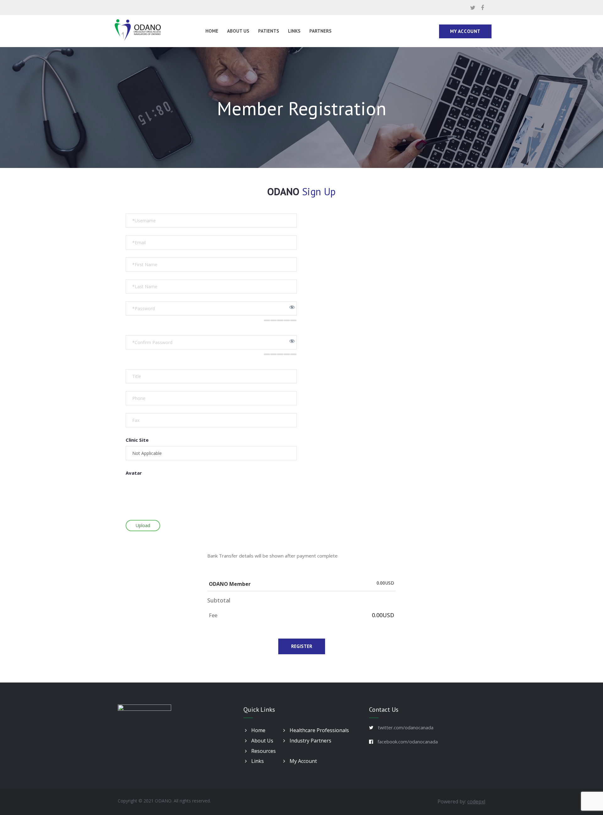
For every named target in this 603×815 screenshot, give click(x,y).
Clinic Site (137, 440)
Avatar (134, 473)
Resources (263, 751)
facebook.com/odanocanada (408, 741)
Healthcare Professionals (318, 730)
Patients (268, 31)
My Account (465, 31)
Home (211, 31)
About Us (238, 31)
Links (294, 31)
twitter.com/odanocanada (405, 727)
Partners (320, 31)
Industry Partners (309, 740)
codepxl (476, 801)
